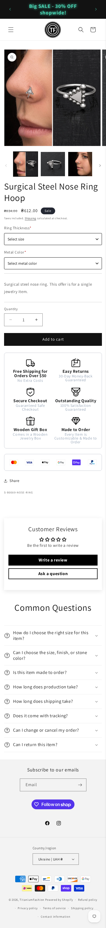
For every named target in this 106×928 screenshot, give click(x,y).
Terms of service (54, 908)
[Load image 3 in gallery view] (80, 164)
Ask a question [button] (53, 573)
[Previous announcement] (10, 9)
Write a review (53, 560)
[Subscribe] (80, 785)
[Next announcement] (96, 9)
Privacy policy (28, 908)
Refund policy (87, 900)
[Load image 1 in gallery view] (25, 164)
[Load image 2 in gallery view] (52, 164)
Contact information (55, 916)
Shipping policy (82, 908)
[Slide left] (6, 166)
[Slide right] (100, 166)
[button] (11, 30)
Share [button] (15, 480)
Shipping (30, 218)
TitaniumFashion (32, 900)
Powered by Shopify (59, 900)
